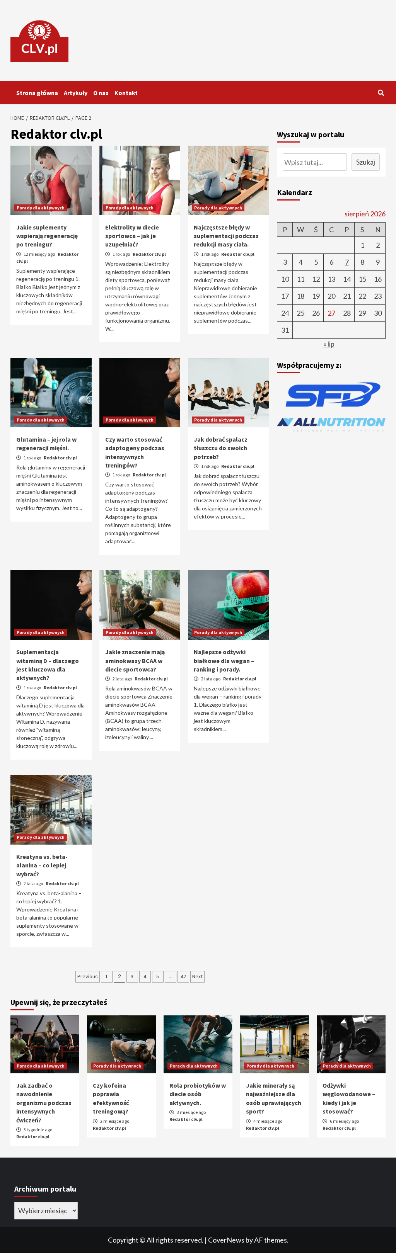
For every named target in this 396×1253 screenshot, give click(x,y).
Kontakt (126, 93)
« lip (329, 344)
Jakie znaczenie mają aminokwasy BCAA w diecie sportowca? (135, 660)
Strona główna (37, 93)
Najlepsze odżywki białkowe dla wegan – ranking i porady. (224, 660)
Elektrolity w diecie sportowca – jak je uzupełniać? (132, 235)
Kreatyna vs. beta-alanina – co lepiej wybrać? (42, 865)
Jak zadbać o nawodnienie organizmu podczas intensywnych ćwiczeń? (44, 1102)
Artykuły (75, 93)
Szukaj (365, 162)
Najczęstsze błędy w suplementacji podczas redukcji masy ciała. (226, 235)
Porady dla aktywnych (41, 208)
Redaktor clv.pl (149, 254)
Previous (87, 976)
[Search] (381, 92)
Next (197, 976)
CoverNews (226, 1240)
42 (183, 976)
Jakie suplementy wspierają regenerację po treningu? (47, 235)
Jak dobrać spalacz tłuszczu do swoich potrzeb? (221, 448)
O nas (101, 93)
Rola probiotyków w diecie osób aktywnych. (197, 1094)
